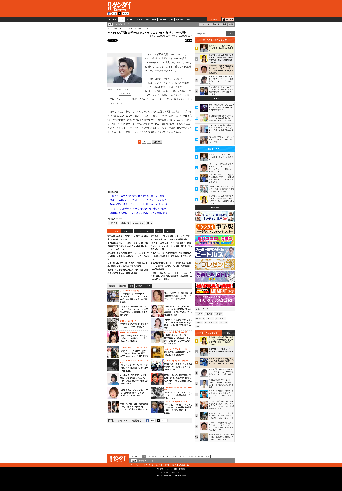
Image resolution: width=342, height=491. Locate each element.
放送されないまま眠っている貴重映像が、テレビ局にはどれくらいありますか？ (178, 366)
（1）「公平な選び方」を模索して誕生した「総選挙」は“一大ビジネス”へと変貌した (133, 338)
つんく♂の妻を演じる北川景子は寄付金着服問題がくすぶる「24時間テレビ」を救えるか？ (178, 296)
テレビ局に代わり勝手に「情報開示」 (176, 361)
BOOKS (169, 231)
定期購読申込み (184, 465)
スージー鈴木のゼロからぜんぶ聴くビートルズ (134, 361)
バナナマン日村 (211, 322)
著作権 (166, 465)
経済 (147, 20)
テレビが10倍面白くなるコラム (130, 291)
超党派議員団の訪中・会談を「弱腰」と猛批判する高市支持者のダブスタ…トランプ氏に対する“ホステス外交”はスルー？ (128, 246)
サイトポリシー (136, 465)
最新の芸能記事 (118, 285)
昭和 (168, 111)
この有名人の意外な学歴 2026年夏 (175, 332)
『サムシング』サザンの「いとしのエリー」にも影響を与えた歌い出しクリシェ (178, 395)
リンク (174, 465)
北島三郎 (208, 314)
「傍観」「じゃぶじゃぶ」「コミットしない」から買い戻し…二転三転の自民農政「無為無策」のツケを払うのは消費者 (171, 276)
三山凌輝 (210, 318)
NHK (147, 58)
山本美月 (198, 314)
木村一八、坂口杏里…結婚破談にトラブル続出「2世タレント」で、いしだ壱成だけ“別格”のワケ (134, 406)
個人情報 (159, 465)
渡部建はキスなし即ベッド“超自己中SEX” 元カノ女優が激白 (139, 213)
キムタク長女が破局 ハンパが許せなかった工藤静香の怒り (138, 208)
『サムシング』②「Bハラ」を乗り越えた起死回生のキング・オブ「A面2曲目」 (134, 368)
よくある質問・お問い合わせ (171, 472)
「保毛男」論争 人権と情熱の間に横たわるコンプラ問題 (137, 196)
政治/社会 (112, 20)
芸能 (121, 20)
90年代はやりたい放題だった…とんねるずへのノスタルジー (139, 200)
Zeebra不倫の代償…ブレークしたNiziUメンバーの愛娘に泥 (138, 204)
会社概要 (174, 469)
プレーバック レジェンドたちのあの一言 (133, 347)
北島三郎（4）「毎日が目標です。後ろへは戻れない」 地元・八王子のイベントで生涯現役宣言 (134, 353)
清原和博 (125, 223)
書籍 (188, 20)
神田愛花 (218, 314)
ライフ (139, 20)
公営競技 (179, 20)
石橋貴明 (163, 54)
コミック (162, 20)
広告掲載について (162, 469)
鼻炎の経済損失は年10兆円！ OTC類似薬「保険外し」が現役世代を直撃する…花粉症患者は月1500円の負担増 (171, 266)
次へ (157, 142)
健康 (154, 20)
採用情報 (182, 469)
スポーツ (130, 20)
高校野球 (198, 322)
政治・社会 (114, 231)
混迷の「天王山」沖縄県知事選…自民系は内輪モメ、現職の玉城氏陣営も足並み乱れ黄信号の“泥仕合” (171, 256)
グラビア (139, 286)
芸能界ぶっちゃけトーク (128, 321)
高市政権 (223, 322)
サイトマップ (148, 465)
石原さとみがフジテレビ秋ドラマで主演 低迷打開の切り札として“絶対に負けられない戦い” (134, 392)
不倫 (197, 327)
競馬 (171, 20)
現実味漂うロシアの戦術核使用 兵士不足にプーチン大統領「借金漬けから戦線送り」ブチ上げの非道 (128, 256)
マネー (149, 231)
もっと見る (214, 99)
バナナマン (220, 318)
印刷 (190, 40)
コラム (148, 286)
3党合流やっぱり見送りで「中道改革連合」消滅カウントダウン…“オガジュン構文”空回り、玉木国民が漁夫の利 (171, 246)
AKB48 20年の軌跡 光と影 (129, 332)
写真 (207, 456)
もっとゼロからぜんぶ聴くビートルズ (176, 349)
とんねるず (153, 54)
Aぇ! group (199, 318)
